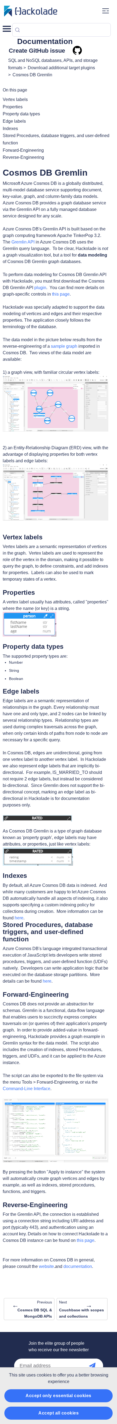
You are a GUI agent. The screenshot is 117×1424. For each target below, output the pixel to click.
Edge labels (14, 121)
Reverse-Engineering (23, 157)
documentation (77, 1266)
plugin (40, 287)
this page (61, 294)
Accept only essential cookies (58, 1395)
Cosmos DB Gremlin (32, 74)
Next (81, 1309)
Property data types (21, 114)
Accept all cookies (58, 1413)
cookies (44, 1375)
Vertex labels (15, 99)
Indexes (10, 128)
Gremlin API (23, 242)
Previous (32, 1309)
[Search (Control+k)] (61, 30)
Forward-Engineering (23, 150)
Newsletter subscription (97, 1366)
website (46, 1266)
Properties (13, 107)
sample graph (64, 346)
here (19, 918)
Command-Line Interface (26, 1088)
